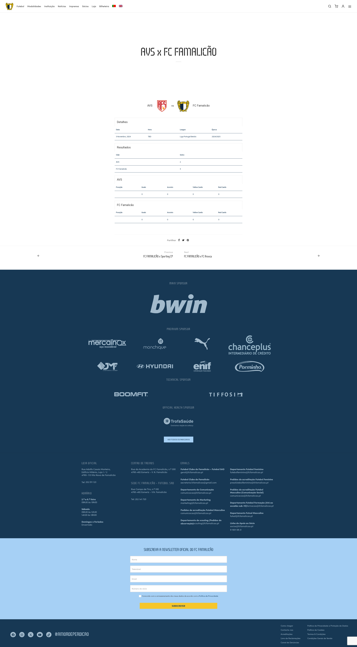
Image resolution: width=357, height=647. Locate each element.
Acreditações (286, 634)
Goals (144, 187)
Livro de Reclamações (290, 638)
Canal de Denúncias (290, 642)
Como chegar (287, 625)
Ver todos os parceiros (178, 439)
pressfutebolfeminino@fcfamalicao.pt (249, 482)
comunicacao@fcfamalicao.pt (196, 492)
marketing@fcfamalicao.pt (194, 502)
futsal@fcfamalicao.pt (241, 515)
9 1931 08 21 (236, 529)
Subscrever (178, 605)
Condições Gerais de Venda (319, 638)
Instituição (49, 6)
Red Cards (222, 187)
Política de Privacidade (208, 596)
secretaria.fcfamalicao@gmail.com (199, 482)
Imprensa (74, 6)
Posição (119, 187)
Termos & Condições (316, 634)
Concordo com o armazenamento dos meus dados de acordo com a (180, 596)
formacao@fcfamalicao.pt (260, 505)
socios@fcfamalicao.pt (241, 526)
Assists (170, 187)
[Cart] (336, 6)
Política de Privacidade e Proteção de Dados (327, 625)
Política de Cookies (315, 629)
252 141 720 (140, 499)
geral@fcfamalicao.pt (192, 472)
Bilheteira (104, 6)
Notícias (62, 6)
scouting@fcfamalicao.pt (206, 523)
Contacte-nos (287, 629)
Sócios (85, 6)
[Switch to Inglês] (120, 6)
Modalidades (34, 6)
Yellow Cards (198, 187)
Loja (94, 6)
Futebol (20, 6)
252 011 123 (91, 481)
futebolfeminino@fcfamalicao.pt (246, 472)
